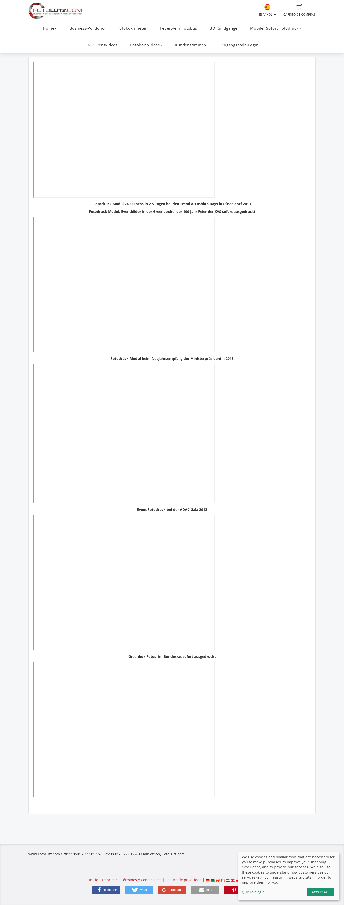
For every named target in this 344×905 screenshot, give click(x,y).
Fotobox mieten (132, 28)
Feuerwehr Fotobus (178, 28)
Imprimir (109, 879)
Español (266, 14)
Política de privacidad (183, 879)
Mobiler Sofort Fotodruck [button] (274, 28)
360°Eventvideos (101, 45)
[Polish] (238, 879)
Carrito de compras (299, 14)
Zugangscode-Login (239, 45)
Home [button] (48, 28)
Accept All (320, 892)
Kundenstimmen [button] (190, 45)
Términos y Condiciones (141, 879)
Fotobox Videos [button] (145, 45)
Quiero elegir (253, 892)
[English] (218, 879)
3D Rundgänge (223, 28)
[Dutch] (228, 879)
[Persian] (233, 879)
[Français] (223, 879)
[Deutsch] (208, 879)
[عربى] (213, 879)
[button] (106, 890)
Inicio (93, 879)
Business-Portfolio (87, 28)
